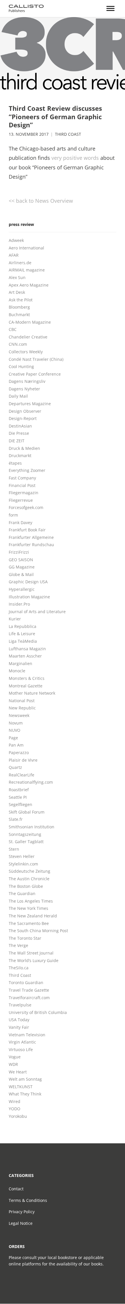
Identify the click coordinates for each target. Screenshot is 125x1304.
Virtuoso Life (21, 1049)
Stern (14, 849)
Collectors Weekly (26, 351)
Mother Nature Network (32, 693)
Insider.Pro (19, 604)
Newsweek (19, 715)
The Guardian (22, 893)
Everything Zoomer (27, 470)
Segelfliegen (20, 804)
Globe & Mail (21, 574)
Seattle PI (18, 797)
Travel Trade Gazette (29, 990)
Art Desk (17, 292)
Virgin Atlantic (22, 1042)
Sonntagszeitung (25, 834)
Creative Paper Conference (35, 374)
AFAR (14, 255)
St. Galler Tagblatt (26, 841)
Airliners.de (20, 262)
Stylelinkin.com (23, 864)
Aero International (26, 248)
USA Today (19, 1019)
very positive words (75, 157)
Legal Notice (21, 1223)
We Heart (18, 1072)
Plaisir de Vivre (23, 760)
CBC (13, 329)
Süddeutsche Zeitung (29, 871)
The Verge (18, 945)
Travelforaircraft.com (29, 997)
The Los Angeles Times (31, 901)
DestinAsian (20, 426)
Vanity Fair (19, 1027)
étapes (15, 463)
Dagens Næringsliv (27, 381)
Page (13, 737)
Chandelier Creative (28, 337)
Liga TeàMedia (23, 641)
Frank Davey (20, 522)
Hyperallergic (22, 589)
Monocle (17, 670)
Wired (14, 1101)
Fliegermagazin (23, 492)
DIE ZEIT (16, 440)
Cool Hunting (21, 366)
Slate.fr (16, 819)
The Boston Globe (26, 886)
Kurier (15, 619)
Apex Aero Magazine (29, 285)
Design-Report (23, 418)
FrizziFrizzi (19, 552)
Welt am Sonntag (25, 1079)
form (13, 515)
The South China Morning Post (38, 930)
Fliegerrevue (21, 500)
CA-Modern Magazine (30, 322)
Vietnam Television (27, 1034)
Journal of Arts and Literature (37, 611)
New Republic (22, 708)
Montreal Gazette (25, 686)
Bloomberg (19, 307)
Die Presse (19, 433)
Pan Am (16, 745)
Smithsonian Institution (31, 827)
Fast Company (22, 478)
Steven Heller (22, 856)
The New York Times (28, 908)
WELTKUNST (21, 1086)
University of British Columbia (38, 1012)
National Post (22, 700)
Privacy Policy (22, 1211)
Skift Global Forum (26, 812)
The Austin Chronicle (29, 878)
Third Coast (68, 134)
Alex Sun (17, 277)
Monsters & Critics (26, 678)
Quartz (15, 767)
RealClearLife (21, 775)
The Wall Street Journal (31, 953)
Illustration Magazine (29, 597)
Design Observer (25, 411)
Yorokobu (18, 1116)
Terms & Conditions (28, 1200)
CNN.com (18, 344)
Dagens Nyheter (24, 389)
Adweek (16, 240)
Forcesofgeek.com (26, 507)
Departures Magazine (30, 403)
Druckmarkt (20, 455)
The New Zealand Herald (33, 916)
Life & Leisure (22, 633)
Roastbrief (19, 789)
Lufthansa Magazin (27, 648)
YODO (14, 1108)
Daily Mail (18, 396)
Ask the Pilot (21, 300)
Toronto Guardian (26, 982)
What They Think (25, 1094)
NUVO (14, 730)
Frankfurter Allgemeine (31, 537)
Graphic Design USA (28, 581)
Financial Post (22, 485)
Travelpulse (20, 1005)
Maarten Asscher (25, 656)
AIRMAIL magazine (27, 270)
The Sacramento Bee (29, 923)
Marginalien (20, 663)
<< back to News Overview (41, 200)
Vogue (15, 1057)
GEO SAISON (21, 559)
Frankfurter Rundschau (31, 544)
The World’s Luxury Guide (33, 960)
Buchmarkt (19, 314)
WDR (13, 1064)
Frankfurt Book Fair (27, 530)
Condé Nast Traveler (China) (36, 359)
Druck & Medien (24, 448)
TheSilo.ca (18, 967)
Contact (16, 1188)
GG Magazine (22, 567)
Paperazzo (19, 752)
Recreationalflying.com (31, 782)
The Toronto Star (25, 938)
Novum (16, 723)
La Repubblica (22, 626)
